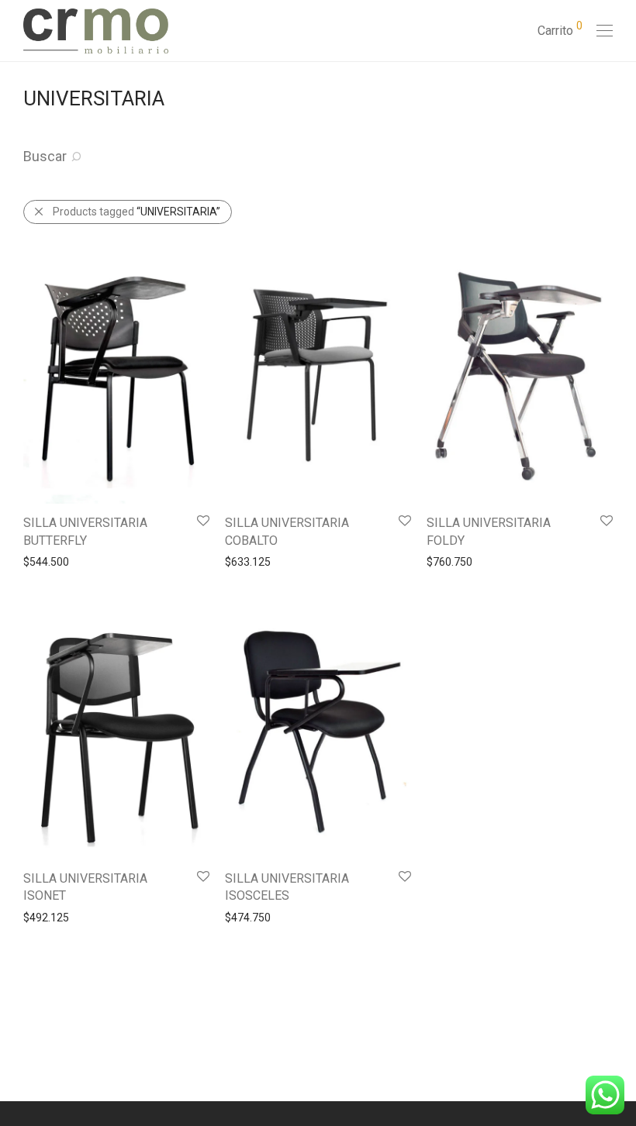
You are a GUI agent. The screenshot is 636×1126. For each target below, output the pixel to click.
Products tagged (136, 211)
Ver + (28, 561)
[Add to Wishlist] (202, 521)
